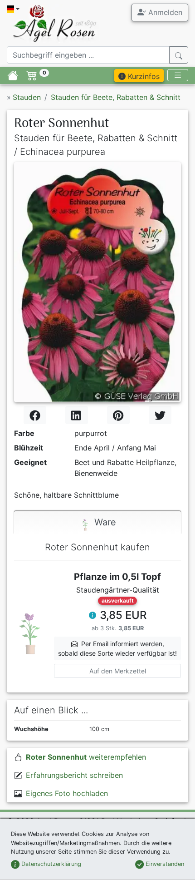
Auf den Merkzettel (117, 671)
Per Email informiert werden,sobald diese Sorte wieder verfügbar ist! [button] (117, 648)
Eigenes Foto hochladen (67, 793)
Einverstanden (164, 863)
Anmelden (164, 12)
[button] (92, 616)
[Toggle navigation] (177, 75)
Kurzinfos (143, 76)
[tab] (97, 522)
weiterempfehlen (86, 756)
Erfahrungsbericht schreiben (74, 775)
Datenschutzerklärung (50, 863)
